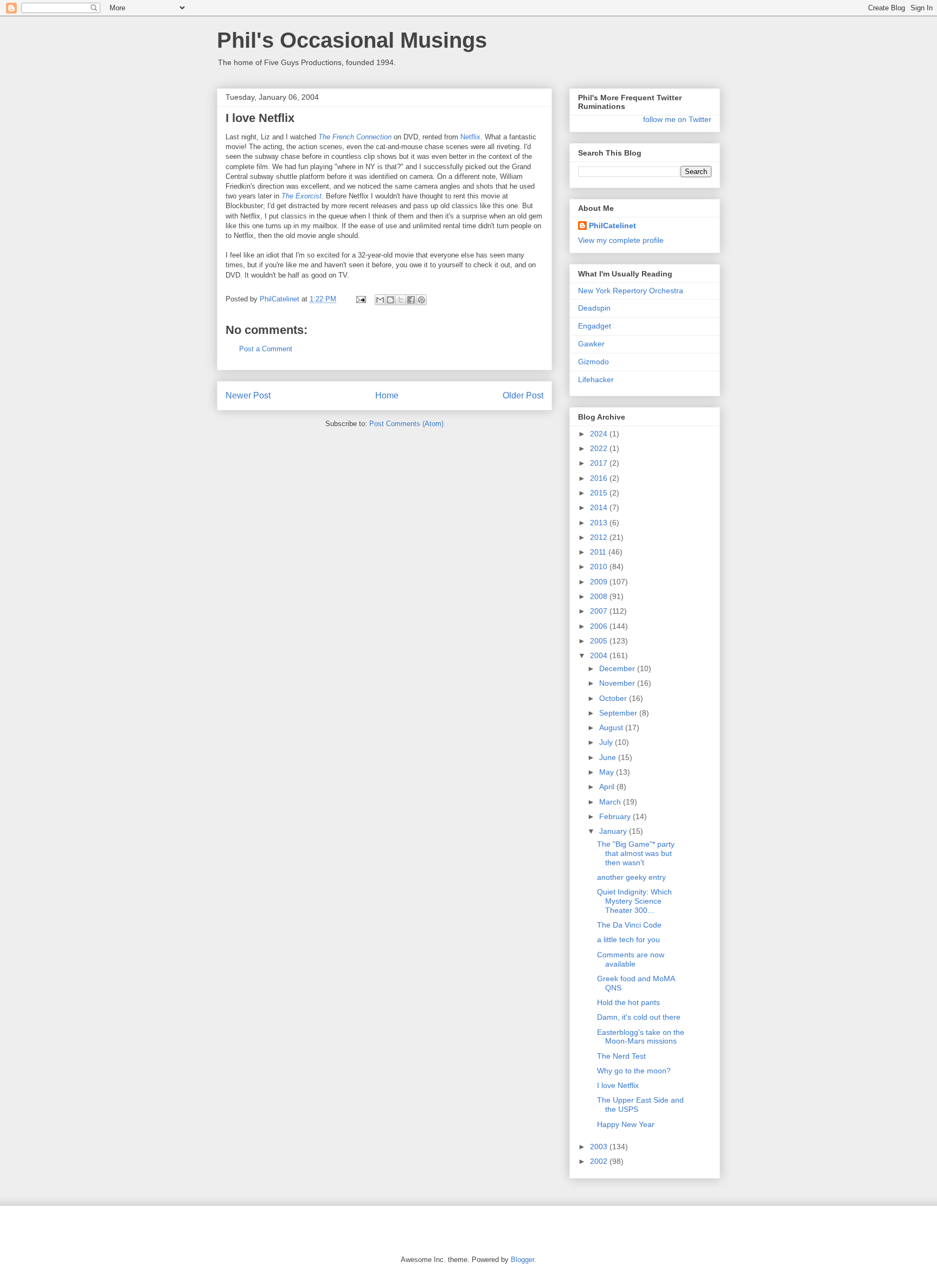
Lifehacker (596, 379)
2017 (599, 463)
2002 (599, 1161)
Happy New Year (625, 1124)
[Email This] (380, 299)
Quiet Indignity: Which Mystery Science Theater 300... (634, 901)
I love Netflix (618, 1085)
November (618, 683)
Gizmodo (593, 361)
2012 (599, 537)
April (608, 786)
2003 (599, 1146)
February (616, 816)
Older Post (523, 395)
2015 (599, 492)
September (619, 713)
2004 (599, 655)
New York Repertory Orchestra (630, 290)
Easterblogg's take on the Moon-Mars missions (640, 1037)
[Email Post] (360, 299)
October (614, 698)
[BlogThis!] (390, 299)
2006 (599, 626)
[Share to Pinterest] (421, 299)
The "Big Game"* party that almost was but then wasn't (636, 853)
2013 (599, 522)
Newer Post (248, 395)
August (612, 727)
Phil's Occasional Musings (352, 40)
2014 (599, 507)
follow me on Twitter (677, 119)
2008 (599, 596)
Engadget (594, 325)
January (614, 831)
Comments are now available (630, 959)
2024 (599, 433)
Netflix (470, 137)
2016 (599, 478)
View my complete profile (621, 240)
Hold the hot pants (628, 1002)
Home (387, 395)
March (611, 801)
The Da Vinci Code (629, 924)
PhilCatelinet (612, 225)
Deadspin (594, 308)
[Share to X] (400, 299)
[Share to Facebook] (411, 299)
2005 (599, 640)
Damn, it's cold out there (639, 1017)
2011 (599, 552)
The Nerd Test (621, 1056)
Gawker (591, 343)
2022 (599, 448)
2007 (599, 611)
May (607, 772)
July (607, 742)
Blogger (522, 1260)
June (608, 757)
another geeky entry (631, 877)
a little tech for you (628, 939)
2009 (599, 581)
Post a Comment (265, 349)
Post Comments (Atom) (406, 424)
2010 (599, 566)
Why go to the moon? (634, 1070)
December (618, 668)
